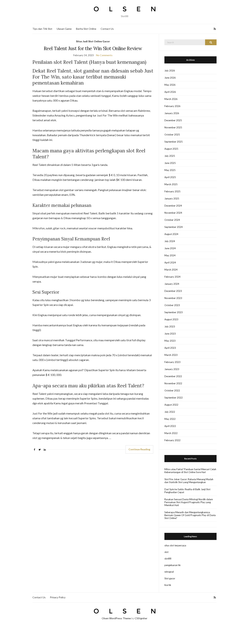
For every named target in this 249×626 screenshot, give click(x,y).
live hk (167, 585)
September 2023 (173, 312)
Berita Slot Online (86, 28)
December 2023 (173, 290)
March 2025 (171, 184)
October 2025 (172, 134)
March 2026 (171, 99)
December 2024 (173, 205)
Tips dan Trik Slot (42, 28)
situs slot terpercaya (175, 545)
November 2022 (173, 383)
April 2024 (170, 262)
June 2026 (170, 77)
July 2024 (169, 241)
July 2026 (169, 70)
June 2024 (170, 248)
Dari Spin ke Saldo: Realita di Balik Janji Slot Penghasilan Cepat (187, 491)
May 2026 (170, 84)
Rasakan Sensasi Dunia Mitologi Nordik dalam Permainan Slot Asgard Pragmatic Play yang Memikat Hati (188, 502)
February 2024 (172, 276)
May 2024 (170, 255)
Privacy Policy (57, 597)
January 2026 (171, 113)
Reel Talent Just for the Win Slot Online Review (93, 48)
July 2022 (169, 411)
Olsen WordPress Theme (116, 618)
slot (166, 552)
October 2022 (172, 390)
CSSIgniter (141, 618)
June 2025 (170, 163)
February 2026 (172, 106)
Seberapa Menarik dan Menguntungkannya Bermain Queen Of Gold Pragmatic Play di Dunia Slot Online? (190, 515)
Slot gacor (169, 578)
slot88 (167, 558)
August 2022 (171, 404)
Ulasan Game (64, 28)
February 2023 (172, 362)
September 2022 (173, 397)
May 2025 (170, 170)
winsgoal (169, 571)
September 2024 (173, 226)
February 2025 (172, 191)
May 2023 (170, 340)
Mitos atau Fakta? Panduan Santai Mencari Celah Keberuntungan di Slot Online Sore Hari (190, 471)
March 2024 (171, 269)
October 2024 (172, 219)
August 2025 (171, 148)
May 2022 (170, 418)
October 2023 (172, 305)
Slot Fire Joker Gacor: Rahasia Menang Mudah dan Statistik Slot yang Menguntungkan (188, 481)
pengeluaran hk (172, 565)
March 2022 (171, 433)
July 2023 (169, 326)
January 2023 (171, 369)
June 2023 (170, 333)
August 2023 (171, 319)
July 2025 (169, 155)
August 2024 (171, 234)
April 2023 (170, 347)
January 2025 (171, 198)
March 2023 (171, 354)
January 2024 (171, 283)
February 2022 (172, 440)
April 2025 (170, 177)
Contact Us (107, 28)
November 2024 (173, 212)
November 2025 (173, 127)
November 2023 (173, 298)
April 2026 (170, 91)
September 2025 (173, 141)
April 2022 (170, 426)
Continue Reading (139, 449)
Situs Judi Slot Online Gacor (93, 41)
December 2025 (173, 120)
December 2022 (173, 376)
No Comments (104, 55)
